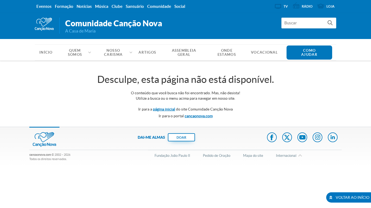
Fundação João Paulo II (172, 156)
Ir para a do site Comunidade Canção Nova (185, 109)
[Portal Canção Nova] (44, 24)
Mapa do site (253, 156)
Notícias (84, 6)
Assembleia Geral (184, 52)
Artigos (147, 52)
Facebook (272, 138)
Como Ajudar (309, 52)
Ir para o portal (186, 116)
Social (179, 6)
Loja (330, 6)
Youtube (302, 138)
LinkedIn (332, 138)
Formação (64, 6)
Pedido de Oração (216, 156)
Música (101, 6)
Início (46, 52)
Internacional (286, 156)
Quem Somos (75, 52)
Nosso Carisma (113, 52)
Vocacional (264, 52)
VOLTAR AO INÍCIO (352, 197)
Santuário (135, 6)
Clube (117, 6)
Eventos (44, 6)
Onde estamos (227, 52)
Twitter (287, 138)
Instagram (317, 138)
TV (286, 6)
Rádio (307, 6)
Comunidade (159, 6)
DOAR (181, 137)
